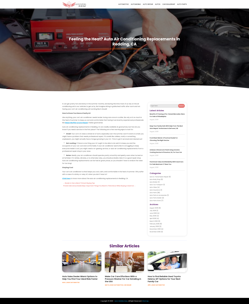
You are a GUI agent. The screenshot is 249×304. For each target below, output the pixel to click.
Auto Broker (153, 182)
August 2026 (154, 208)
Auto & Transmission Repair (159, 177)
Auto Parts (182, 4)
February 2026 (154, 224)
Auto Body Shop (155, 179)
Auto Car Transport (156, 185)
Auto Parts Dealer (155, 198)
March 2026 (154, 221)
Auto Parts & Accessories (158, 195)
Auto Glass (153, 187)
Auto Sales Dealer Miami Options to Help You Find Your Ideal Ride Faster (80, 277)
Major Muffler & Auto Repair (76, 123)
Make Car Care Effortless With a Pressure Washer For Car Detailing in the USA (123, 279)
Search (181, 106)
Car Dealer (127, 285)
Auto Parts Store (155, 201)
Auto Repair (148, 4)
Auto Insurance (155, 190)
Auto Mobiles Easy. (121, 301)
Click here (66, 178)
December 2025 (155, 229)
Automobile (136, 4)
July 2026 (153, 211)
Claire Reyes (116, 49)
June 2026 (153, 213)
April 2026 (153, 218)
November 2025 (155, 232)
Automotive (123, 4)
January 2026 (154, 226)
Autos (157, 4)
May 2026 (153, 216)
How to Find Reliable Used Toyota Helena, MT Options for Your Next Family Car (164, 279)
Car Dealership (168, 4)
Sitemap (145, 301)
